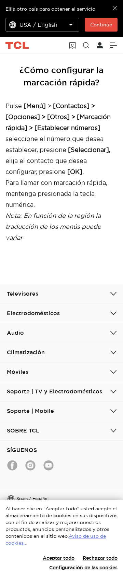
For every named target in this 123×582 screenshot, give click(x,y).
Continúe (101, 25)
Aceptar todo (58, 558)
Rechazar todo (100, 558)
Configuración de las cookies (83, 568)
